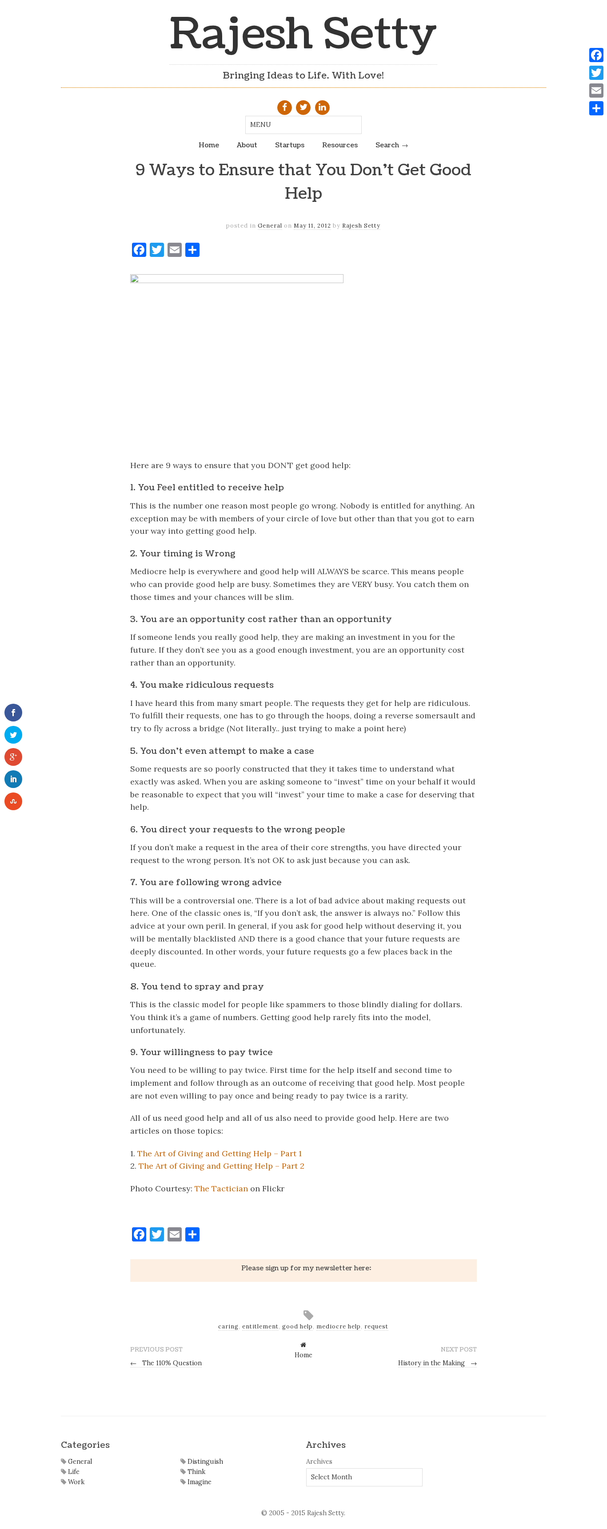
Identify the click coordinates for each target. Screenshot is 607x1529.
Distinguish (204, 1462)
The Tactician (221, 1188)
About (247, 145)
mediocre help (338, 1326)
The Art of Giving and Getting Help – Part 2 (221, 1166)
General (270, 225)
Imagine (199, 1482)
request (376, 1326)
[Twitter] (596, 73)
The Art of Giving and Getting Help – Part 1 (219, 1153)
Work (75, 1482)
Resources (340, 145)
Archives (319, 1462)
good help (297, 1326)
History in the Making (437, 1363)
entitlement (260, 1326)
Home (209, 145)
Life (73, 1472)
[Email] (596, 90)
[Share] (596, 108)
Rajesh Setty (303, 34)
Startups (289, 145)
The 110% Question (166, 1363)
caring (228, 1326)
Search (387, 145)
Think (195, 1472)
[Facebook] (596, 55)
